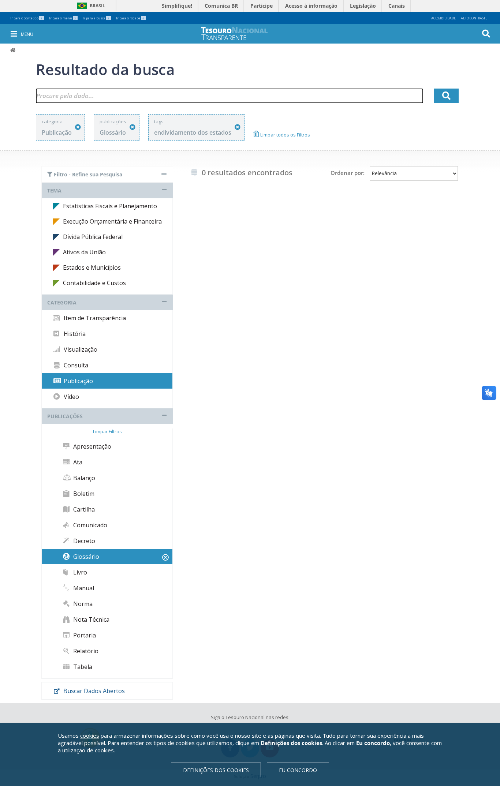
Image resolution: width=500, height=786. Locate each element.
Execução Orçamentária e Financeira (112, 221)
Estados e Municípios (92, 267)
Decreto (83, 541)
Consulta (75, 365)
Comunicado (89, 525)
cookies (89, 735)
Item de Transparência (94, 318)
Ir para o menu (62, 18)
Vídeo (70, 397)
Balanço (83, 478)
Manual (83, 588)
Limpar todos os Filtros (284, 134)
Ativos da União (84, 252)
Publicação (77, 381)
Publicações (65, 416)
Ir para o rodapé (130, 18)
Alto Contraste (474, 18)
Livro (79, 572)
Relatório (85, 651)
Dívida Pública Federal (93, 237)
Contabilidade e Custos (94, 283)
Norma (82, 604)
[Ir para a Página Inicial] (239, 33)
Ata (77, 462)
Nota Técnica (90, 619)
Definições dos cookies (216, 770)
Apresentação (91, 446)
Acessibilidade (443, 18)
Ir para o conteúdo (26, 18)
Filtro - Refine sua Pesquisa (87, 174)
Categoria (62, 302)
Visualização (79, 349)
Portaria (84, 635)
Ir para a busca (96, 18)
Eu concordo (298, 770)
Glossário (85, 557)
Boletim (83, 494)
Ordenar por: (348, 172)
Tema (54, 190)
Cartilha (83, 509)
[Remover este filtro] (78, 127)
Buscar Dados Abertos (93, 691)
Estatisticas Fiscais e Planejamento (110, 206)
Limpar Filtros (107, 431)
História (74, 334)
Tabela (82, 667)
